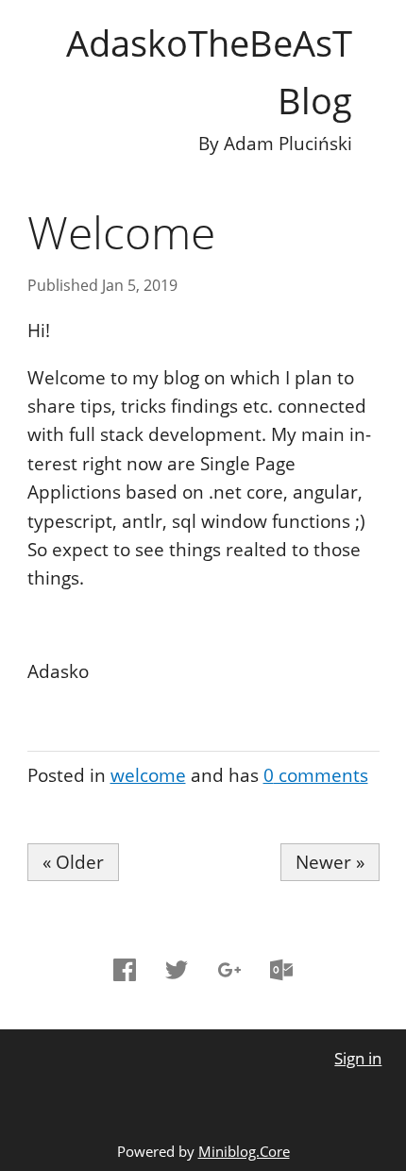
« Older (73, 862)
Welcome (121, 232)
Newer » (330, 862)
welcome (148, 775)
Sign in (357, 1058)
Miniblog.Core (244, 1152)
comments (315, 775)
